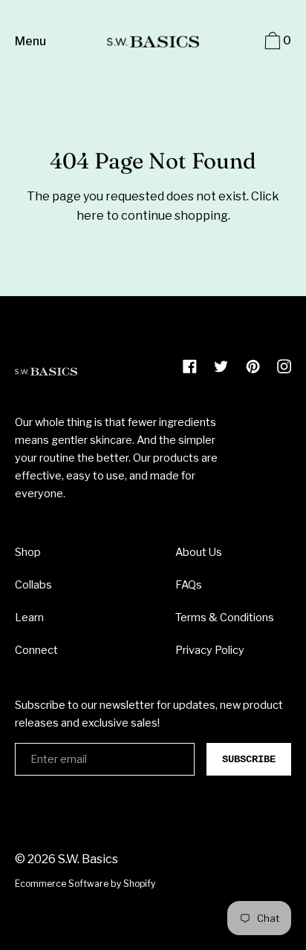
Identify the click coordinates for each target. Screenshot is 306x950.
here (90, 216)
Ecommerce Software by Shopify (85, 883)
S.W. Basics (88, 859)
